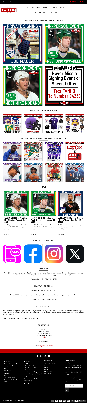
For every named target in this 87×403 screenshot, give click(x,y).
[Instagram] (54, 253)
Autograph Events (33, 8)
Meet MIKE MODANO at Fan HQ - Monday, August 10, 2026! (15, 220)
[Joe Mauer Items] (75, 151)
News (62, 8)
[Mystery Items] (54, 123)
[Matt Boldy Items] (33, 151)
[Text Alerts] (64, 86)
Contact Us (51, 12)
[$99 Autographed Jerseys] (12, 123)
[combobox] (13, 2)
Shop (45, 8)
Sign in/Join (74, 1)
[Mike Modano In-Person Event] (22, 86)
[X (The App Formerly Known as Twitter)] (75, 253)
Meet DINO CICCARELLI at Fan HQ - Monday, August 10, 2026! (43, 220)
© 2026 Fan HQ (7, 400)
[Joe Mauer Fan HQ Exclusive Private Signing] (22, 44)
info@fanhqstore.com (45, 346)
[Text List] (12, 253)
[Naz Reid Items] (75, 172)
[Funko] (75, 123)
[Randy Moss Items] (12, 151)
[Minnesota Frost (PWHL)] (54, 151)
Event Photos (39, 12)
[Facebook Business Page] (33, 253)
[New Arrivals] (33, 123)
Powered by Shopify (19, 400)
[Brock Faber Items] (54, 172)
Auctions (53, 8)
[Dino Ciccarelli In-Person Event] (64, 44)
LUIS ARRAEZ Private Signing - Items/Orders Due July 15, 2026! (70, 220)
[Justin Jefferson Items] (12, 172)
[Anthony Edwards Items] (33, 172)
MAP (43, 337)
